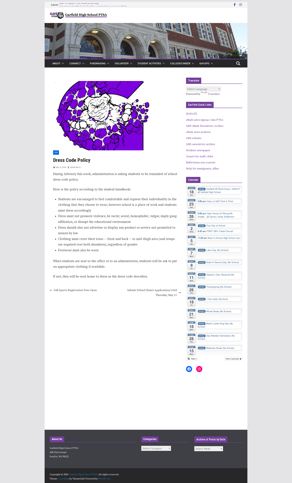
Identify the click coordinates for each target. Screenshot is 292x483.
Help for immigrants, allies (202, 168)
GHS (56, 152)
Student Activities (149, 63)
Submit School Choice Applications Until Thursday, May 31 (152, 292)
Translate (214, 94)
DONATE (191, 114)
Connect (75, 63)
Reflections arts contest (200, 162)
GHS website (193, 138)
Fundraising (98, 63)
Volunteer (122, 63)
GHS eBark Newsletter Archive (204, 126)
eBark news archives (198, 132)
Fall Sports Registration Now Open (75, 290)
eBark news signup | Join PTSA (204, 120)
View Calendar (232, 358)
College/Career (180, 63)
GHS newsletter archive (200, 144)
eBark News (75, 167)
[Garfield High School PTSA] (146, 25)
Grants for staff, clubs (199, 156)
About (56, 63)
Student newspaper (198, 150)
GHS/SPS (204, 63)
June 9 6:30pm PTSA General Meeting (79, 4)
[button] (62, 63)
